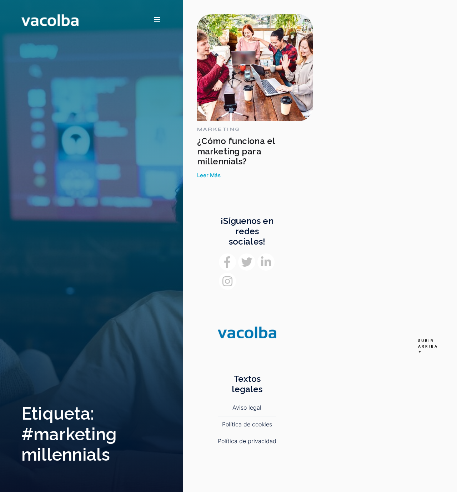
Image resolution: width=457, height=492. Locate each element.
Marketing (218, 129)
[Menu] (157, 20)
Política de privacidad (247, 441)
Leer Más (209, 175)
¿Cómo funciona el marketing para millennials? (236, 151)
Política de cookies (247, 424)
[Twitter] (246, 262)
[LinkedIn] (266, 262)
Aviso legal (246, 407)
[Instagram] (227, 281)
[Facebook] (227, 262)
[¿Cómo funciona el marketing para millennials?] (255, 67)
